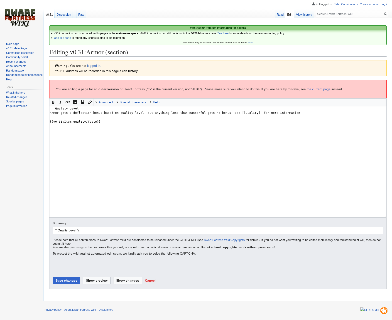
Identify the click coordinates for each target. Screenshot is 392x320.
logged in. (94, 65)
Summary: (60, 223)
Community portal (17, 57)
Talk (336, 4)
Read (280, 14)
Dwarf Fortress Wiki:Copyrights (224, 240)
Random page (15, 70)
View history (304, 14)
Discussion (63, 14)
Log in (384, 4)
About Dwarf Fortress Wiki (80, 309)
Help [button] (156, 102)
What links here (15, 92)
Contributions (349, 4)
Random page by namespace (24, 75)
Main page (12, 44)
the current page (319, 89)
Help (9, 79)
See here (223, 33)
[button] (53, 102)
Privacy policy (52, 309)
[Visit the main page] (20, 18)
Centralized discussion (20, 53)
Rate (81, 14)
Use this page (62, 38)
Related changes (16, 97)
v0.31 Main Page (16, 48)
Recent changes (16, 61)
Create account (369, 4)
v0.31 (49, 14)
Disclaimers (106, 309)
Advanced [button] (105, 102)
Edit (289, 14)
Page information (16, 106)
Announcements (16, 66)
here (250, 42)
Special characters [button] (133, 102)
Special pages (15, 101)
